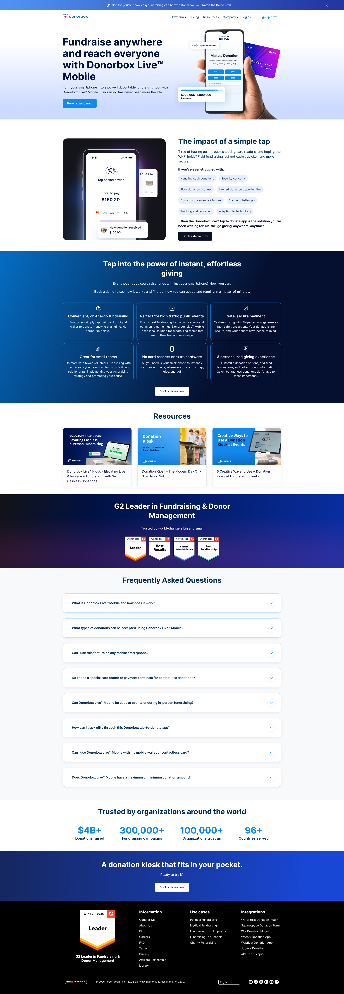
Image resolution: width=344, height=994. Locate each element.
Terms (143, 948)
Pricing (194, 17)
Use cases (200, 912)
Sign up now (268, 17)
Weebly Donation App (256, 937)
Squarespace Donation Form (260, 925)
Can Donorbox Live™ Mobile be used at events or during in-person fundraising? (133, 703)
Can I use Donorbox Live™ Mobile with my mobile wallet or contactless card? (130, 752)
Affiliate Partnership (152, 960)
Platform (178, 17)
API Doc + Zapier (252, 954)
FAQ (142, 942)
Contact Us (147, 919)
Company (229, 17)
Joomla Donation (252, 948)
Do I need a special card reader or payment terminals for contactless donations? (133, 678)
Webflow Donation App (257, 942)
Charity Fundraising (203, 942)
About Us (145, 925)
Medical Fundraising (203, 925)
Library (144, 965)
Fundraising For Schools (206, 937)
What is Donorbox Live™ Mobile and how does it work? (113, 603)
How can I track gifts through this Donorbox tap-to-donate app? (121, 727)
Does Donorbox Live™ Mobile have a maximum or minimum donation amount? (131, 777)
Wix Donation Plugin (255, 931)
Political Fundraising (203, 919)
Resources (210, 17)
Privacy (144, 954)
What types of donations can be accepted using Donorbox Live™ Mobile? (127, 628)
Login (245, 17)
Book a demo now (79, 103)
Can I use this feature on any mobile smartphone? (110, 653)
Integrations (253, 912)
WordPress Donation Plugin (259, 919)
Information (150, 912)
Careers (144, 937)
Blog (142, 931)
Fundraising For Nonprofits (208, 931)
